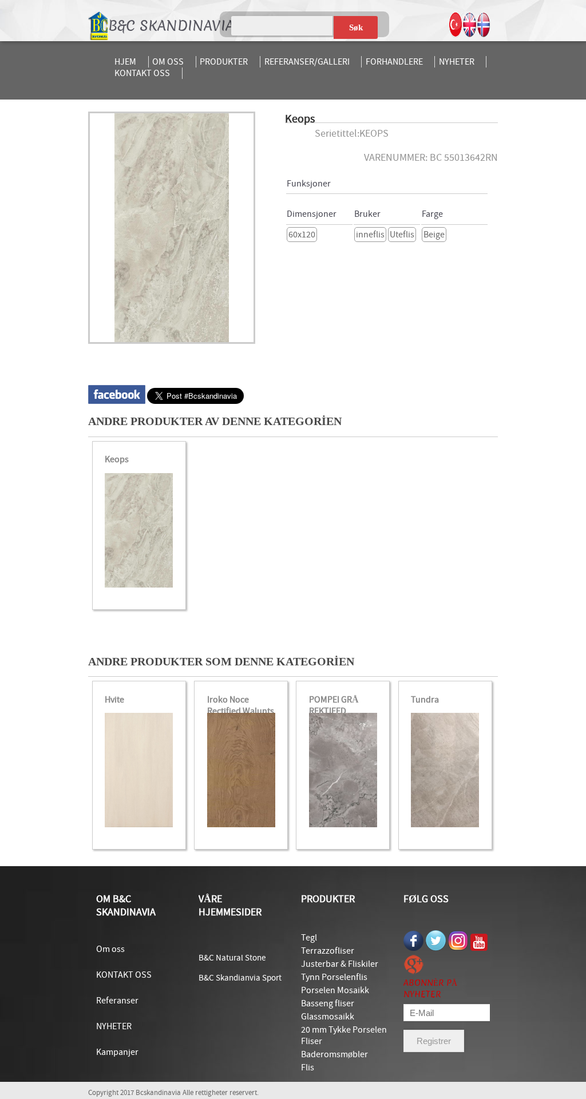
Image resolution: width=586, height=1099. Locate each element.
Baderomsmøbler (334, 1054)
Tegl (309, 937)
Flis (307, 1067)
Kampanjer (117, 1052)
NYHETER (456, 62)
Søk (356, 27)
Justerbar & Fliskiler (339, 964)
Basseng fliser (327, 1003)
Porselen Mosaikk (335, 990)
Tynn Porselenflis (334, 977)
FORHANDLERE (394, 62)
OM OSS (168, 62)
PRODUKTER (224, 62)
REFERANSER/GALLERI (307, 62)
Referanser (117, 1000)
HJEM (125, 62)
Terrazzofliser (327, 951)
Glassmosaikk (327, 1016)
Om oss (110, 949)
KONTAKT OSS (142, 73)
